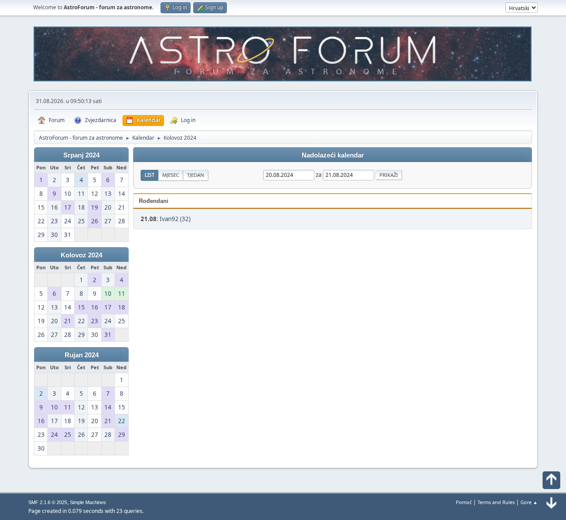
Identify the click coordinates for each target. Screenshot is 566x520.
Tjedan (195, 175)
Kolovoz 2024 (81, 255)
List (149, 175)
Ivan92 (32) (175, 219)
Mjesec (170, 175)
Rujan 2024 (82, 355)
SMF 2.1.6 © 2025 (47, 502)
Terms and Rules (496, 502)
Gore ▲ (529, 502)
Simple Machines (88, 502)
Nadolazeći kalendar (333, 155)
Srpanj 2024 (81, 155)
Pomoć (464, 502)
